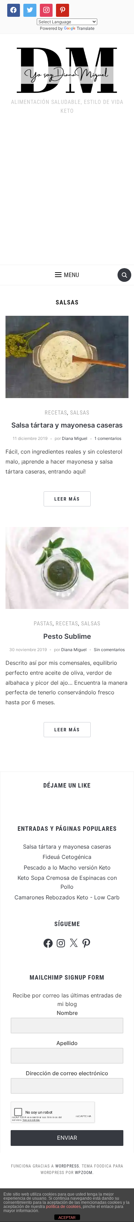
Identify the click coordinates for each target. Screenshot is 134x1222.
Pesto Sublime (67, 636)
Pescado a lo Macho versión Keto (67, 867)
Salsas (79, 412)
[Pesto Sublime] (67, 567)
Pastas (43, 623)
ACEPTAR (67, 1217)
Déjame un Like (67, 785)
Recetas (56, 412)
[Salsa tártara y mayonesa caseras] (67, 356)
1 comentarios (107, 438)
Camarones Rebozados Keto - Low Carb (67, 897)
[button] (67, 275)
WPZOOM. (84, 1172)
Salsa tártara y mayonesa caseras (67, 425)
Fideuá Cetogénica (67, 856)
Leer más (67, 499)
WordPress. (67, 1166)
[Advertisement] (67, 194)
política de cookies (63, 1206)
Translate (85, 28)
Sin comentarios (109, 649)
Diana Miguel (74, 438)
